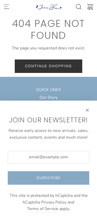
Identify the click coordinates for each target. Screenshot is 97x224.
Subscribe (48, 177)
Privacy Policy (53, 202)
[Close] (87, 110)
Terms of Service (42, 209)
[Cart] (90, 6)
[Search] (78, 6)
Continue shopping (48, 66)
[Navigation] (6, 6)
